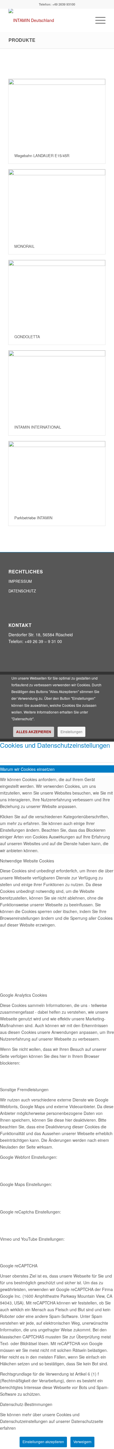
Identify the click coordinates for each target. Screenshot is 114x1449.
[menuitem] (97, 20)
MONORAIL (24, 246)
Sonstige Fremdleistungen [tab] (24, 1089)
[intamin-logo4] (47, 20)
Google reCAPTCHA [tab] (18, 1265)
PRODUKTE (21, 40)
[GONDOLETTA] (56, 294)
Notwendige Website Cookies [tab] (27, 861)
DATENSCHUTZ (22, 591)
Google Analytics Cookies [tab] (23, 995)
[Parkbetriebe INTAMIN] (56, 475)
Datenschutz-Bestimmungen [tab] (26, 1404)
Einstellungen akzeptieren (43, 1441)
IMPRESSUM (20, 581)
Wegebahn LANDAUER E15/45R (41, 155)
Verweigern (82, 1441)
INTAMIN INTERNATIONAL (37, 427)
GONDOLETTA (27, 336)
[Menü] (97, 20)
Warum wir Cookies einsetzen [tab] (27, 769)
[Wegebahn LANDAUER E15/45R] (56, 113)
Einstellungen (71, 731)
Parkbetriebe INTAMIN (33, 517)
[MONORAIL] (56, 203)
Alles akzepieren (33, 731)
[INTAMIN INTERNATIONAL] (56, 384)
